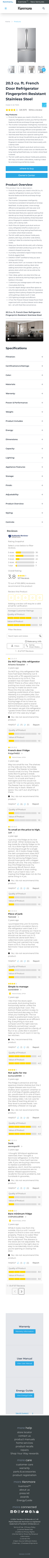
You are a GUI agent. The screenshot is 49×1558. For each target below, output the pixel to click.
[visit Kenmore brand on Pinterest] (30, 1512)
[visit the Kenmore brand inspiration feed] (34, 1512)
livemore (23, 1)
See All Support (22, 1413)
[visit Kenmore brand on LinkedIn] (11, 1512)
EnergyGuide (24, 1500)
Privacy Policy (30, 1527)
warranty (24, 1468)
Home (7, 21)
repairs (24, 1450)
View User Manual (24, 1363)
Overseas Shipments (29, 1543)
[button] (27, 168)
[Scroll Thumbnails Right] (44, 70)
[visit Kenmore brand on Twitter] (22, 1512)
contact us (24, 1435)
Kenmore (8, 2)
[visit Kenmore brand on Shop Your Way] (37, 1512)
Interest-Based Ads (25, 1529)
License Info (25, 1539)
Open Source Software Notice (25, 1541)
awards (24, 1496)
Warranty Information (24, 1331)
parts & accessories (24, 1471)
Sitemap (16, 1543)
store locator (24, 1432)
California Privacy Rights (25, 1532)
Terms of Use (18, 1527)
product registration (24, 1475)
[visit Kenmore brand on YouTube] (26, 1512)
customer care (24, 1464)
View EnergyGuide (24, 1395)
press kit (24, 1493)
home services (24, 1442)
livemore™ (24, 1486)
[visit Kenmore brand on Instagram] (19, 1512)
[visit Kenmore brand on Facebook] (15, 1512)
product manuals (24, 1439)
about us (24, 1489)
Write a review (35, 110)
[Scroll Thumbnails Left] (9, 70)
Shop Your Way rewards (24, 1453)
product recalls (24, 1446)
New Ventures (37, 2)
